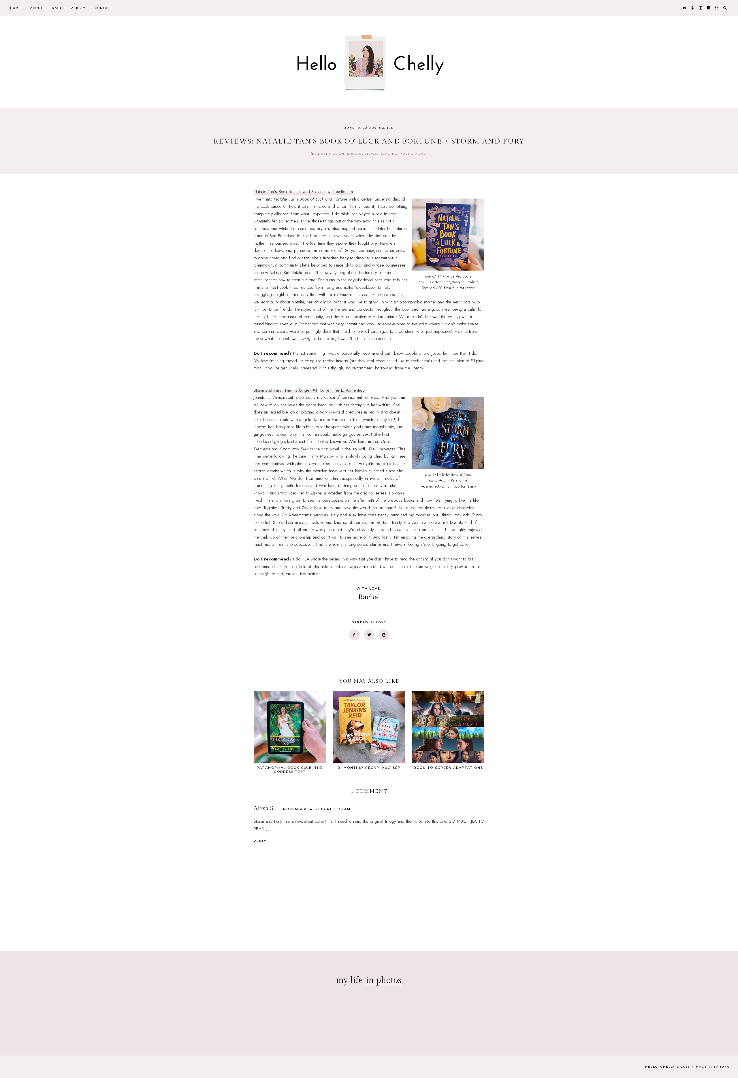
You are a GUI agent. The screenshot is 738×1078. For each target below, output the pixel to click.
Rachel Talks (66, 8)
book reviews (362, 154)
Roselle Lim (342, 191)
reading (389, 154)
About (36, 8)
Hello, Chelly (660, 1066)
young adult (414, 154)
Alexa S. (264, 808)
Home (15, 8)
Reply (260, 841)
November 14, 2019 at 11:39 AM (317, 809)
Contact (103, 8)
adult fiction (329, 154)
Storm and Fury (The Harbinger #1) (286, 390)
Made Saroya (712, 1066)
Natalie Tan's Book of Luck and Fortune (289, 191)
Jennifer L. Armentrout (346, 390)
